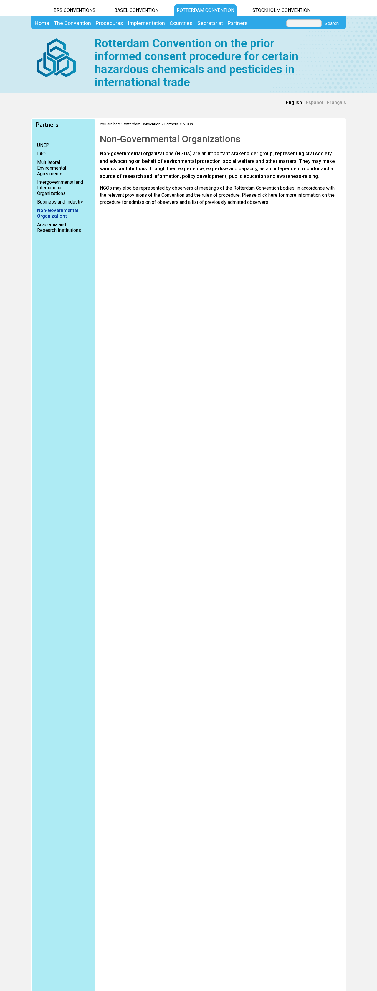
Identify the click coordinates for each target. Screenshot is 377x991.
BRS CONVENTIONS (74, 10)
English (294, 102)
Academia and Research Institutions (59, 227)
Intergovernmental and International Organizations (60, 187)
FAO (41, 154)
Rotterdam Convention (205, 10)
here (272, 195)
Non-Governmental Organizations (57, 213)
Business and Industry (60, 202)
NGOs (188, 124)
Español (314, 102)
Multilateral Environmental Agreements (51, 168)
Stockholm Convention (281, 10)
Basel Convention (136, 10)
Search (332, 23)
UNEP (43, 145)
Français (336, 102)
